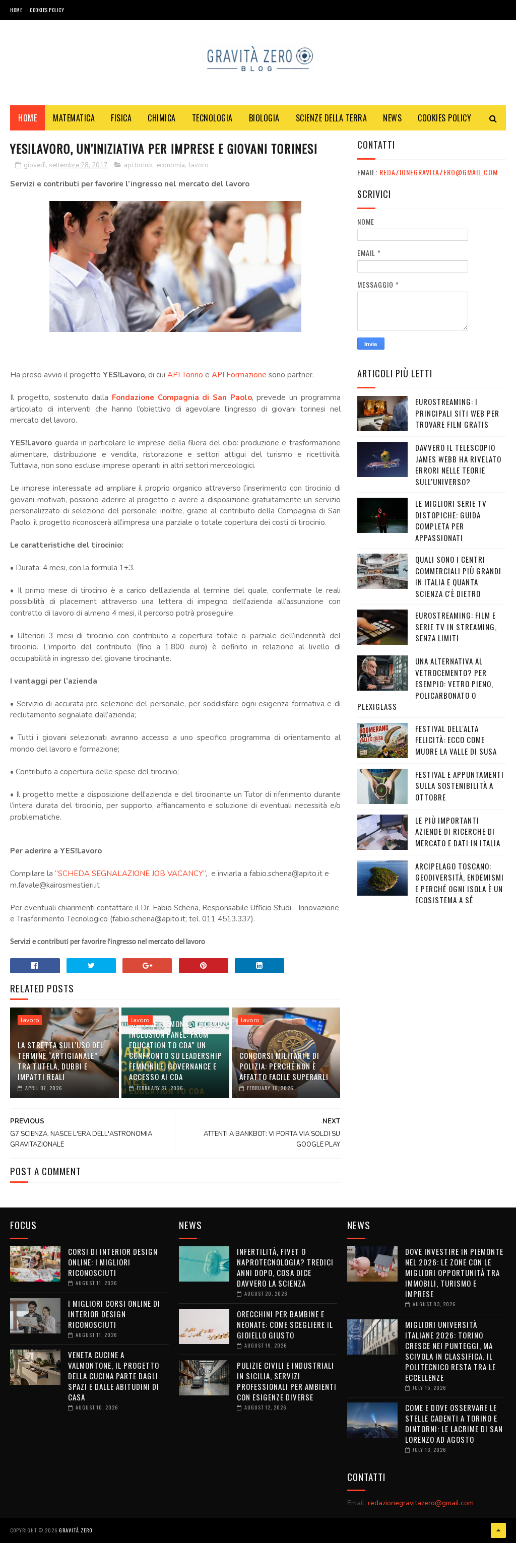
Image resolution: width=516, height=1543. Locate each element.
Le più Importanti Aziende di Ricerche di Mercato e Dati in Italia (457, 831)
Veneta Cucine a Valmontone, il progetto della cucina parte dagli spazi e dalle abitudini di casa (113, 1375)
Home (16, 10)
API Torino (185, 375)
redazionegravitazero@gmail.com (438, 172)
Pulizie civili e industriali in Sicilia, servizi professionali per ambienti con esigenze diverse (287, 1381)
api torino (138, 165)
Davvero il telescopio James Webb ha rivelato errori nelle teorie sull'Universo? (458, 464)
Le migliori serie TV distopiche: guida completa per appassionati (451, 520)
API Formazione (239, 375)
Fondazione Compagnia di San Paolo (182, 397)
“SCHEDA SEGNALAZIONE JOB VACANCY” (130, 873)
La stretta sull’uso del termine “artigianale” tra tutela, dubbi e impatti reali (61, 1060)
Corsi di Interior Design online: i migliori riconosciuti (113, 1262)
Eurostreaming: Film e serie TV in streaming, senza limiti (456, 626)
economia (170, 165)
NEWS (392, 118)
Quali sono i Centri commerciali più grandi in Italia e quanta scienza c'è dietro (458, 576)
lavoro (199, 165)
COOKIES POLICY (47, 10)
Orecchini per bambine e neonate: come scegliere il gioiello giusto (285, 1324)
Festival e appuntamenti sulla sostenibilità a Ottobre (459, 785)
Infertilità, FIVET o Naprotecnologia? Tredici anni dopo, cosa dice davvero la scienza (285, 1267)
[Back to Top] (498, 1530)
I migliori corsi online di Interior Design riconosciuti (114, 1314)
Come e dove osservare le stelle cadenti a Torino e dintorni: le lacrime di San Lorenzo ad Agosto (454, 1423)
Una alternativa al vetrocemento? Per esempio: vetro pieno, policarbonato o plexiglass (425, 683)
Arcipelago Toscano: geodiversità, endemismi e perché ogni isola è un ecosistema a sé (459, 883)
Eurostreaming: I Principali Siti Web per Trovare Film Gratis (457, 413)
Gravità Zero (75, 1530)
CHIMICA (162, 118)
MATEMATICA (74, 118)
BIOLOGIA (264, 118)
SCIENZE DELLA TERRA (331, 118)
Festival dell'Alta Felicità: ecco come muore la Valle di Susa (456, 740)
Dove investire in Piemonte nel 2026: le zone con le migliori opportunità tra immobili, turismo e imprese (454, 1272)
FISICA (121, 118)
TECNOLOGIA (212, 118)
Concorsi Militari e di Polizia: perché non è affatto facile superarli (284, 1066)
